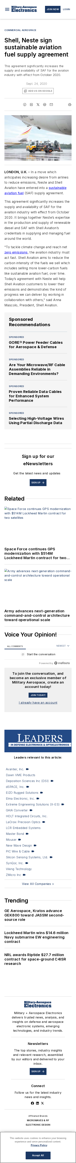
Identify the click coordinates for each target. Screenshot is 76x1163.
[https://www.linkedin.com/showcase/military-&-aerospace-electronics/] (37, 1103)
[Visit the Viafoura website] (62, 663)
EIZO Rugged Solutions (22, 792)
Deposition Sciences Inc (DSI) (27, 781)
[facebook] (25, 104)
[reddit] (44, 104)
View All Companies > (38, 884)
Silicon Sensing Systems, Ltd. (27, 857)
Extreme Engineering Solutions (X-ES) (33, 804)
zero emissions (16, 252)
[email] (51, 104)
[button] (7, 9)
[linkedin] (31, 104)
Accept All (38, 1155)
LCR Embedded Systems (23, 828)
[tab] (15, 646)
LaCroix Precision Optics (23, 822)
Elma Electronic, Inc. (20, 798)
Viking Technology (19, 869)
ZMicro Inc (13, 875)
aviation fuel (14, 193)
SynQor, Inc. (15, 863)
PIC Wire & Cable (18, 851)
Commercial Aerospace (20, 30)
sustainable (57, 188)
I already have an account (38, 702)
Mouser (11, 839)
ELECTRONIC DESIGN (38, 1124)
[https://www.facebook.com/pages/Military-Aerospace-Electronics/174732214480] (32, 1103)
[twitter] (38, 104)
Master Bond (15, 834)
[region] (38, 655)
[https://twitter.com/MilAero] (42, 1103)
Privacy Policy (39, 1145)
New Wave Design (19, 845)
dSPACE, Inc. (15, 787)
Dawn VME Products (20, 775)
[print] (70, 104)
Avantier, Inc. (15, 769)
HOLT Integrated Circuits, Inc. (26, 816)
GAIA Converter (17, 810)
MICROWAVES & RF (38, 1120)
